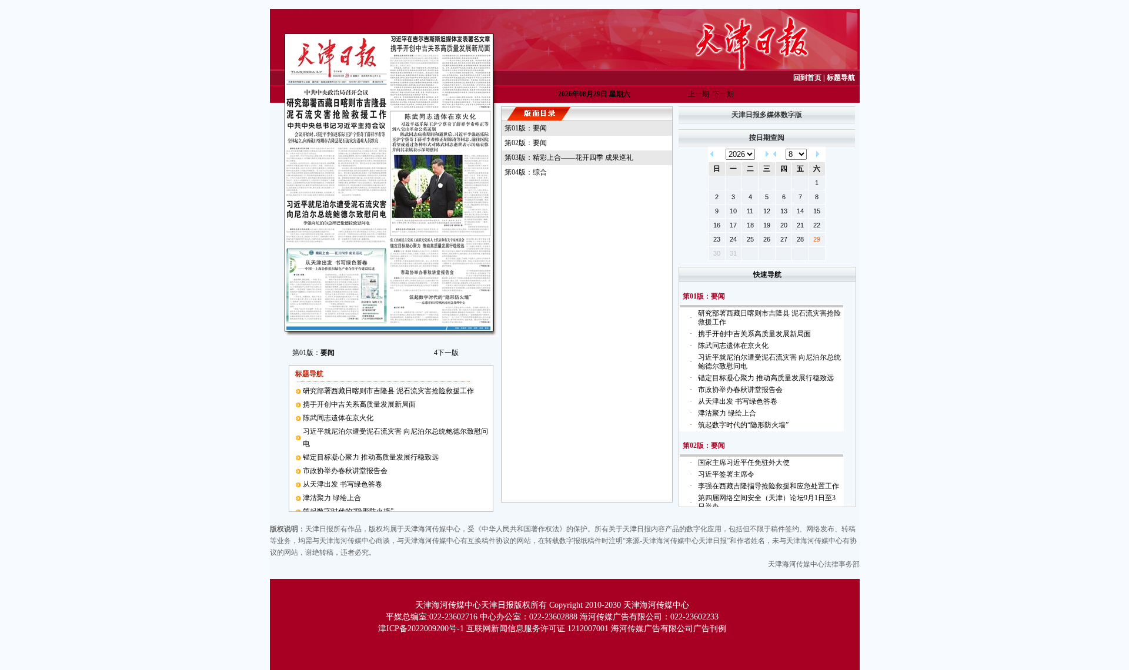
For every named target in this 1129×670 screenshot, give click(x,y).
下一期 (723, 94)
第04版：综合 (526, 172)
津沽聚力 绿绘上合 (332, 498)
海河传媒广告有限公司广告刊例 (668, 628)
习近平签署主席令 (726, 474)
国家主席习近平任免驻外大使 (744, 462)
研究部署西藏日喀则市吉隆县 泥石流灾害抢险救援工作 (388, 391)
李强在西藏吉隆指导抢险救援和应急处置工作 (768, 486)
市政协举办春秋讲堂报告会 (345, 471)
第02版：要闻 (526, 143)
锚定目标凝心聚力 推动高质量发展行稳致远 (371, 457)
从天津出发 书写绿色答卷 (342, 484)
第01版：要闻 (526, 128)
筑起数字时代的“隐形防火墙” (743, 425)
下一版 (446, 353)
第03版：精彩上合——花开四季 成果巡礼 (569, 157)
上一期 (698, 94)
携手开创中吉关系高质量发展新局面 (359, 404)
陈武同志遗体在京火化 (338, 418)
